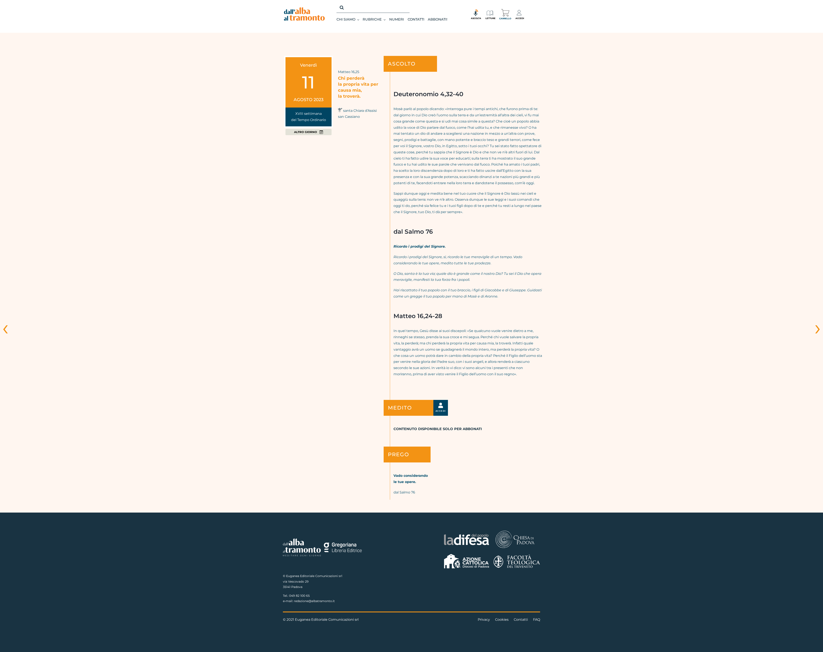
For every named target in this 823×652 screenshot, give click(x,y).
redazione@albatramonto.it (314, 601)
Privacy (484, 620)
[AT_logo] (304, 9)
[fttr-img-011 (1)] (517, 556)
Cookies (502, 620)
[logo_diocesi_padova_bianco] (515, 531)
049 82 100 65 (299, 596)
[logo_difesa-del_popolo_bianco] (466, 534)
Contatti (521, 620)
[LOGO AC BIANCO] (466, 555)
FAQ (536, 620)
